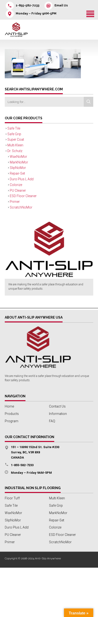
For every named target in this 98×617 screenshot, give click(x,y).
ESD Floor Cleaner (23, 196)
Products (12, 414)
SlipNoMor (18, 168)
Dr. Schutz (14, 151)
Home (9, 406)
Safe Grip (14, 134)
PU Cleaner (18, 190)
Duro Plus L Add (22, 179)
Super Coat (15, 139)
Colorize (16, 185)
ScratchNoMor (21, 207)
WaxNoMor (18, 156)
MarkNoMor (19, 162)
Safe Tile (13, 128)
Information (58, 414)
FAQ (52, 421)
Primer (15, 202)
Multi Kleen (15, 145)
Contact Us (57, 406)
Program (11, 421)
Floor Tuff (12, 498)
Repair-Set (17, 173)
